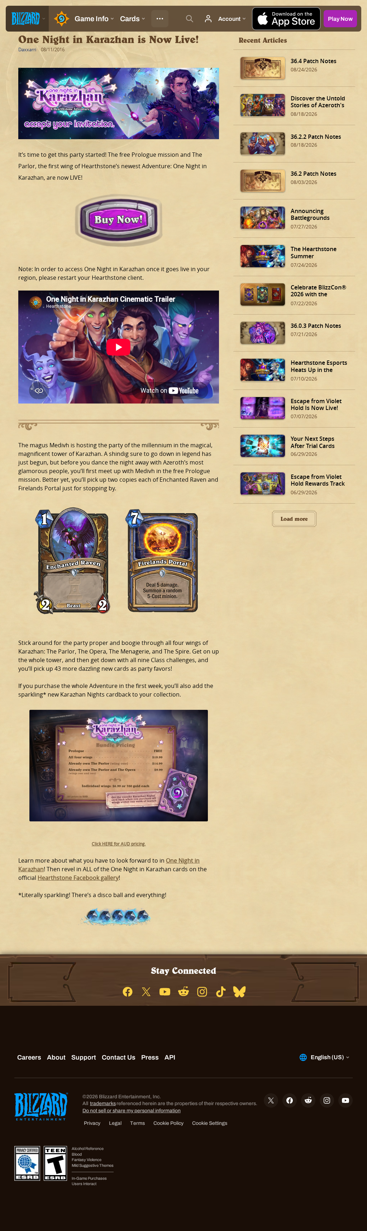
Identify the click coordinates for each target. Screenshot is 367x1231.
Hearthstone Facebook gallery (78, 878)
